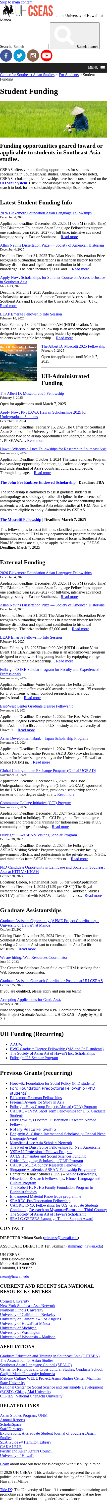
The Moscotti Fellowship (20, 519)
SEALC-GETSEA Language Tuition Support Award (51, 1219)
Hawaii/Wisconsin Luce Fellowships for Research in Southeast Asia (53, 449)
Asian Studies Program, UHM (24, 1415)
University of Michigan (18, 1328)
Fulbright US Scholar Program (34, 1058)
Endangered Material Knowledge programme (45, 1196)
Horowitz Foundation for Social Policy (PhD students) (52, 1083)
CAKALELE (11, 1447)
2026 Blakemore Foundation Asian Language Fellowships (46, 213)
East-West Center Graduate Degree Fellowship (36, 706)
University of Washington (20, 1332)
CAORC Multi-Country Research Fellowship (46, 1165)
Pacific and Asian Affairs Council (26, 1451)
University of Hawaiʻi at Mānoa (25, 1323)
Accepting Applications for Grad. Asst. (30, 999)
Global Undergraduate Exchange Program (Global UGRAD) (48, 770)
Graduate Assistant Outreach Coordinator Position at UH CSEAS (51, 981)
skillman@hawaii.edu (85, 1246)
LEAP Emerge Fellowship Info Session (31, 314)
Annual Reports (12, 1420)
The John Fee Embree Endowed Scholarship (38, 482)
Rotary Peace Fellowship (33, 1129)
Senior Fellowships (81, 1174)
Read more (69, 237)
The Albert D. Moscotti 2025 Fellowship (73, 346)
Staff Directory (11, 1429)
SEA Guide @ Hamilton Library (25, 1442)
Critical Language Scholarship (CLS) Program (46, 1161)
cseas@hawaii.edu (14, 1276)
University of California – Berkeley (27, 1314)
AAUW (16, 1044)
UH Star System (13, 183)
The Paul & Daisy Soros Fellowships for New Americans (55, 1147)
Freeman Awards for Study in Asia (37, 1102)
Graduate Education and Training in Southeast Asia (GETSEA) (50, 1356)
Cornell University (14, 1301)
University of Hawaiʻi (17, 1455)
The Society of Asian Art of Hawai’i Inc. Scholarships (52, 1053)
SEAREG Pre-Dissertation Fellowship (40, 1201)
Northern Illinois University (21, 1310)
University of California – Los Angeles (30, 1319)
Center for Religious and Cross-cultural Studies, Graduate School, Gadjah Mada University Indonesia (51, 1371)
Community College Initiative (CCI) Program (35, 803)
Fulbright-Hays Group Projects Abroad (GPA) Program (53, 1107)
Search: (6, 46)
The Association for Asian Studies (26, 1360)
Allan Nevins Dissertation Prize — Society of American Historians (52, 245)
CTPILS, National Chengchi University (31, 1396)
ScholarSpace (10, 1424)
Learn (4, 1464)
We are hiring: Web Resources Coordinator (33, 957)
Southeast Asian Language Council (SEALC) (36, 1365)
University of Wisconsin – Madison (27, 1337)
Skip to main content (16, 2)
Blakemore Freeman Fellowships (36, 1098)
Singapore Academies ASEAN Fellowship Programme (53, 1169)
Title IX (6, 1490)
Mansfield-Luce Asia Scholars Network (41, 1143)
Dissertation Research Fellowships (37, 1178)
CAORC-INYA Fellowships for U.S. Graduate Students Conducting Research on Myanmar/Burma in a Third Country (58, 1207)
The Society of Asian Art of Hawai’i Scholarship (48, 1214)
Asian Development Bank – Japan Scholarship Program (44, 738)
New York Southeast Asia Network (27, 1306)
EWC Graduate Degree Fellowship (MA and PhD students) (57, 1049)
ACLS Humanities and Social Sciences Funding (48, 1156)
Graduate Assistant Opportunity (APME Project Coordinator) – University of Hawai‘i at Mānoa (49, 923)
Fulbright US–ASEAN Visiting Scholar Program (38, 835)
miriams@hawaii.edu (61, 1238)
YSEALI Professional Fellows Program (41, 1152)
